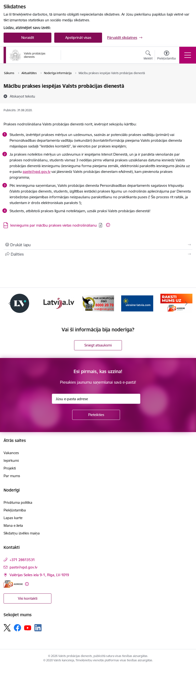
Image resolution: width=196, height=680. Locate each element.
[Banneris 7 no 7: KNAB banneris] (98, 303)
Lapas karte (13, 518)
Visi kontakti (27, 598)
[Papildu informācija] (108, 225)
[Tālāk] (186, 303)
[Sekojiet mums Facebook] (17, 627)
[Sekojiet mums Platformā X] (7, 627)
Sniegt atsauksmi (98, 345)
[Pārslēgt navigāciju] (187, 55)
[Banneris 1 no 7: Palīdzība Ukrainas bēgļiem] (137, 303)
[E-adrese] (13, 584)
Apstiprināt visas (78, 37)
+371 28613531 (22, 559)
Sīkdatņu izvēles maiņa (22, 533)
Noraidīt (27, 37)
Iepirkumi (11, 460)
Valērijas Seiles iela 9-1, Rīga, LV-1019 (39, 575)
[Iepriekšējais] (10, 303)
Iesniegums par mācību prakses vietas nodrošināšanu (53, 225)
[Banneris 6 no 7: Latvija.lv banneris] (59, 303)
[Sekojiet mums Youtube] (27, 627)
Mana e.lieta (13, 525)
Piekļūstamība (15, 510)
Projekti (10, 468)
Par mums (12, 476)
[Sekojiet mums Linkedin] (38, 627)
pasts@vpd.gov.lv (36, 171)
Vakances (11, 453)
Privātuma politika (18, 502)
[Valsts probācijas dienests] (27, 55)
